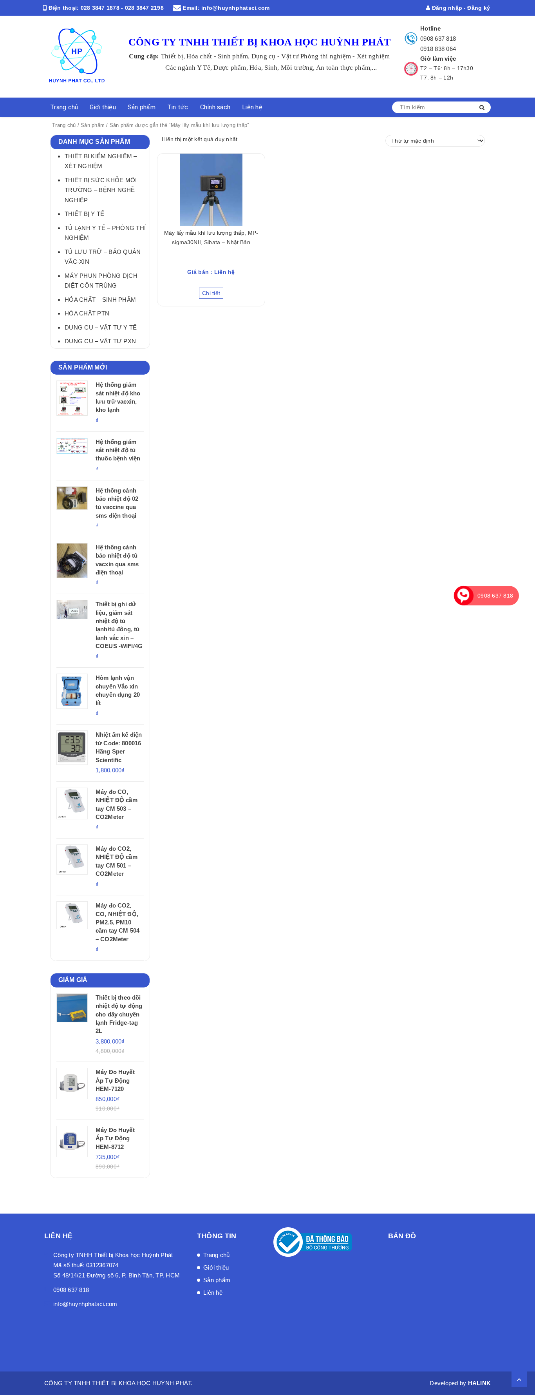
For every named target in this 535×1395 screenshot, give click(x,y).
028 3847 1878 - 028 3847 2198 (122, 8)
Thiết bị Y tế (84, 213)
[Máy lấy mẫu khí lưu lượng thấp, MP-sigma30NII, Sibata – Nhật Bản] (211, 190)
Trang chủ (64, 107)
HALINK (479, 1383)
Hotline (430, 28)
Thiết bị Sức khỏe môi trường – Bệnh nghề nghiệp (101, 190)
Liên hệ (252, 107)
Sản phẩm (141, 107)
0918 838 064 (438, 48)
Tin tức (177, 107)
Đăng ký (478, 8)
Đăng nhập (446, 8)
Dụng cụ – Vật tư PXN (100, 341)
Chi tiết (211, 293)
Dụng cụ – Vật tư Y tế (101, 327)
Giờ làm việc (438, 58)
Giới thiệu (103, 107)
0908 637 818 (438, 38)
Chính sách (215, 107)
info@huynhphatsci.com (235, 8)
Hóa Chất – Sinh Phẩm (100, 299)
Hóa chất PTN (87, 313)
